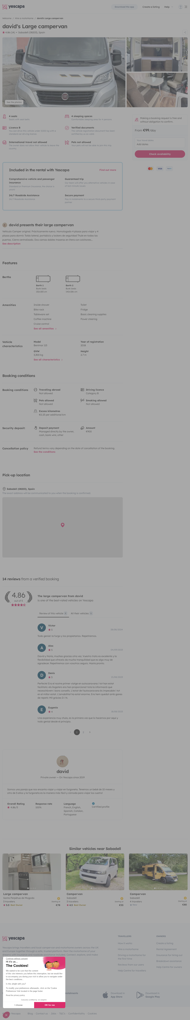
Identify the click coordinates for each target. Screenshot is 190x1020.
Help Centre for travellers (132, 970)
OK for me (50, 1005)
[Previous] (6, 872)
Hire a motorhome (128, 949)
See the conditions (44, 451)
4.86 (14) (10, 32)
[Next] (57, 872)
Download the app (124, 6)
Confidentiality (76, 1013)
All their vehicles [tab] (81, 613)
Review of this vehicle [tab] (52, 613)
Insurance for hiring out (169, 955)
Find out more (107, 169)
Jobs (53, 1013)
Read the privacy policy (15, 995)
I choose (19, 1005)
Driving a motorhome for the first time (132, 957)
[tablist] (80, 614)
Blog (30, 1013)
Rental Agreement (166, 949)
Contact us (42, 1013)
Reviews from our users (131, 964)
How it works (125, 943)
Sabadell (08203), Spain (31, 32)
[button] (6, 1015)
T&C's (62, 1013)
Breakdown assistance (169, 961)
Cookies (92, 1013)
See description (11, 243)
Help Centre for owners (169, 966)
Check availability (160, 154)
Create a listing (164, 943)
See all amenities (44, 328)
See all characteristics (47, 359)
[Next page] (90, 732)
